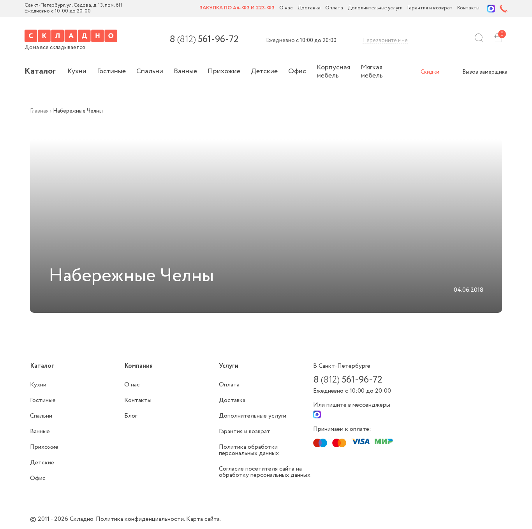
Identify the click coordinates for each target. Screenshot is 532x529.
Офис (297, 71)
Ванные (185, 71)
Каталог (40, 71)
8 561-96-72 (203, 39)
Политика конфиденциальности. (141, 519)
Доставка (309, 8)
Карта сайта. (203, 519)
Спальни (149, 71)
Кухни (76, 71)
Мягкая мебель (372, 71)
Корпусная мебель (333, 71)
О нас (286, 8)
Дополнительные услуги (375, 8)
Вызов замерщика (484, 72)
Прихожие (224, 71)
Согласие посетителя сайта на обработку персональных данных (264, 472)
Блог (130, 415)
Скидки (430, 72)
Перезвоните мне (385, 40)
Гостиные (111, 71)
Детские (264, 71)
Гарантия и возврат (430, 8)
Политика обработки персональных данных (249, 450)
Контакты (468, 8)
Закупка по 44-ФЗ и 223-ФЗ (237, 8)
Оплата (334, 8)
